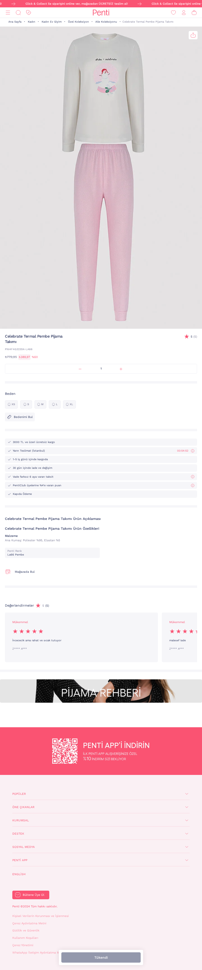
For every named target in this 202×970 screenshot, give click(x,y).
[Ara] (18, 13)
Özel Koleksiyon (78, 21)
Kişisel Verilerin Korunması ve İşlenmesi (40, 916)
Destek (18, 833)
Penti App (19, 860)
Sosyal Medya (23, 847)
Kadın (31, 21)
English (19, 874)
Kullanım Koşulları (25, 938)
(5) (194, 336)
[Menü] (8, 13)
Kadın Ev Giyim (52, 21)
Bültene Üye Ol (33, 895)
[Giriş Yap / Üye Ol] (184, 13)
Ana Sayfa (14, 21)
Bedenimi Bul (23, 417)
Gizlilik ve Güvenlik (25, 930)
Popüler (19, 794)
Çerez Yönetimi (22, 945)
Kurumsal (20, 820)
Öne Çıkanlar (23, 807)
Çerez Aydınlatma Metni (29, 923)
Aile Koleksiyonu (106, 21)
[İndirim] (29, 13)
